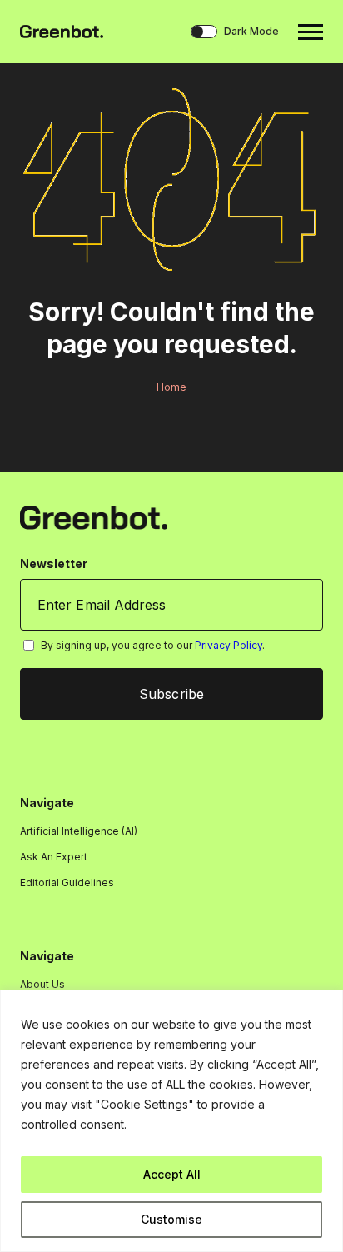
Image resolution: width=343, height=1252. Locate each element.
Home (171, 387)
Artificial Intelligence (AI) (78, 831)
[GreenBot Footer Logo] (93, 517)
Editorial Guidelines (67, 882)
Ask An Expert (53, 856)
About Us (42, 984)
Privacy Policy (228, 645)
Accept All (172, 1174)
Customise (171, 1219)
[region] (171, 1121)
